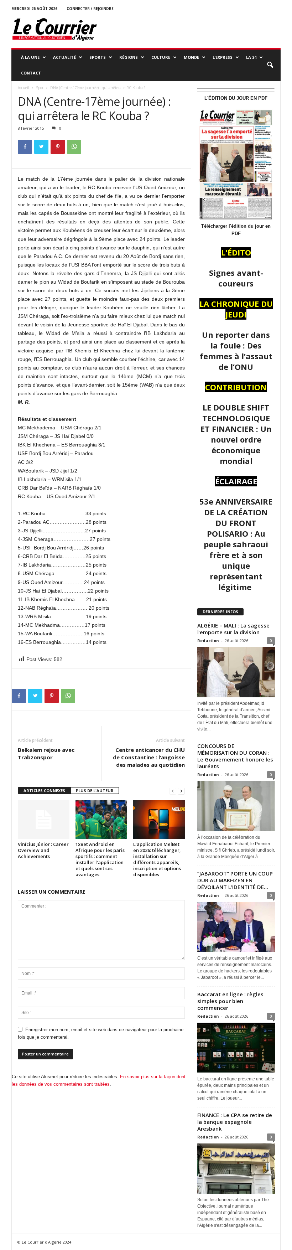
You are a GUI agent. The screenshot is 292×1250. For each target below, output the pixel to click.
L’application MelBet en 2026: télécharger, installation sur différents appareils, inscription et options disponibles (157, 859)
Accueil (23, 87)
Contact (31, 73)
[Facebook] (25, 147)
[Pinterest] (58, 147)
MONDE (191, 57)
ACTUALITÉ (64, 57)
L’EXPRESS (223, 57)
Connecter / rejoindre (90, 8)
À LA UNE (30, 57)
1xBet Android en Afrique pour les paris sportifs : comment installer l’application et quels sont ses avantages (100, 859)
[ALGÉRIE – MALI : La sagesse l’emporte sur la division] (236, 672)
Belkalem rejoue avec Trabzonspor (46, 753)
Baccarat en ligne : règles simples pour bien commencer (230, 1001)
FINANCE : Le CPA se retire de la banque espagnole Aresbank (234, 1121)
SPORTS (97, 57)
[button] (270, 65)
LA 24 (251, 57)
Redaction (208, 640)
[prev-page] (172, 791)
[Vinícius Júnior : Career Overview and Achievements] (43, 819)
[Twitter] (41, 147)
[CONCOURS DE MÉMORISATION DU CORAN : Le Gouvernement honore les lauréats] (236, 806)
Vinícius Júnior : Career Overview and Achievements (43, 850)
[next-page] (181, 791)
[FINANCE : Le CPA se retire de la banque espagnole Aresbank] (236, 1168)
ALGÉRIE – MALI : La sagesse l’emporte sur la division (233, 629)
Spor (39, 87)
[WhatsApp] (74, 147)
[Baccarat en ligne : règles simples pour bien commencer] (236, 1048)
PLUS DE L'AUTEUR (95, 790)
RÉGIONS (128, 57)
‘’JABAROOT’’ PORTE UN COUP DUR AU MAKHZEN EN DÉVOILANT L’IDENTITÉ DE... (235, 880)
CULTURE (160, 57)
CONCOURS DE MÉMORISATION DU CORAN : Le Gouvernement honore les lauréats (235, 756)
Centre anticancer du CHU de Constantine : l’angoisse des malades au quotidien (149, 757)
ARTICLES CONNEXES (44, 790)
